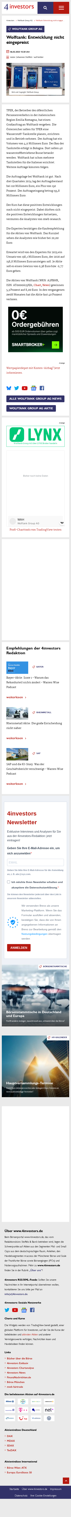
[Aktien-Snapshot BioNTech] (36, 1401)
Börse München (16, 1382)
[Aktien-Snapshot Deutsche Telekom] (23, 1410)
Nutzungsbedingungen (34, 933)
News (45, 285)
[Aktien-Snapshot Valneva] (36, 1418)
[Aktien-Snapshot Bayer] (23, 1401)
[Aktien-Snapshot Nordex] (10, 1418)
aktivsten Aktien (30, 1334)
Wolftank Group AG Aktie (31, 408)
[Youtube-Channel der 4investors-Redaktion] (24, 388)
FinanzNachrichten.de (19, 1377)
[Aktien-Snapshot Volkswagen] (49, 1418)
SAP (38, 753)
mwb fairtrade (15, 1386)
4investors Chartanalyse (20, 1368)
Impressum (56, 1489)
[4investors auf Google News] (33, 388)
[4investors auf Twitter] (16, 388)
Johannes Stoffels (24, 57)
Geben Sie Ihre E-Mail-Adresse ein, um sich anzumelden (33, 851)
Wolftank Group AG (25, 20)
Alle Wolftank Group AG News (35, 399)
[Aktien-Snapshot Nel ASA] (49, 1410)
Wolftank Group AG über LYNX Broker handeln (35, 443)
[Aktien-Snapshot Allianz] (10, 1401)
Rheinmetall (43, 712)
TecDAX (11, 1450)
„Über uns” (35, 1270)
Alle (61, 8)
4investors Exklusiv (17, 1363)
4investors (10, 20)
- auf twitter (38, 57)
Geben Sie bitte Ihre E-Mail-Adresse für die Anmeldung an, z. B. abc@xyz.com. (35, 872)
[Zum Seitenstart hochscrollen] (66, 1481)
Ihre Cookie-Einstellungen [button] (43, 1495)
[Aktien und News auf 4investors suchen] (45, 8)
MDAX (11, 1440)
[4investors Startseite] (19, 7)
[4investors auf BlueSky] (8, 388)
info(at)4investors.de (16, 1294)
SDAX (10, 1445)
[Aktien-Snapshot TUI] (23, 1418)
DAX (10, 1436)
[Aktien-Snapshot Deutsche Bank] (10, 1410)
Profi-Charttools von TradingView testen (36, 530)
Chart (37, 285)
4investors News (16, 1372)
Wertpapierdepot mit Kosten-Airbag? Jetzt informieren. (33, 370)
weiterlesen (14, 697)
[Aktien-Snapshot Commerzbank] (49, 1401)
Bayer (40, 667)
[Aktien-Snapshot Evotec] (36, 1410)
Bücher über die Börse (19, 1358)
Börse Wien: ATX (17, 1467)
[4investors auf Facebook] (42, 388)
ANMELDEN (18, 947)
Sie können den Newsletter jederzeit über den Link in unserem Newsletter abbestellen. (34, 896)
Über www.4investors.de (34, 1489)
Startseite (14, 1489)
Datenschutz (21, 1495)
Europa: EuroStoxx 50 (19, 1472)
